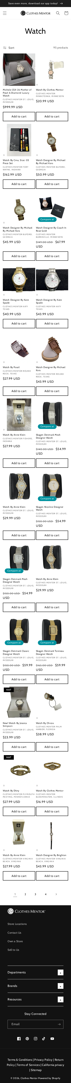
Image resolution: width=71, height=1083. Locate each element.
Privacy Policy (43, 1059)
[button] (5, 13)
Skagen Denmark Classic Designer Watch (16, 652)
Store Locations (17, 924)
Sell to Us (13, 950)
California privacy (53, 1065)
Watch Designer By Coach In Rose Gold (51, 229)
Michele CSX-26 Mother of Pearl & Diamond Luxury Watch (17, 92)
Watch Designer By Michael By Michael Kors (51, 162)
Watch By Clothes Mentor (50, 89)
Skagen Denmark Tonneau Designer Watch (50, 652)
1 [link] (15, 894)
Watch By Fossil (11, 367)
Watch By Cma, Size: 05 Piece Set (16, 162)
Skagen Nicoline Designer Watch (49, 508)
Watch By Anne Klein (14, 434)
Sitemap (36, 1070)
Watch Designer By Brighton (51, 855)
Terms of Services (28, 1065)
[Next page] (56, 894)
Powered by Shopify (49, 1078)
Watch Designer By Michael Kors (51, 369)
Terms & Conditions (20, 1059)
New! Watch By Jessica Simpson (15, 725)
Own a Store (15, 941)
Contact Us (14, 932)
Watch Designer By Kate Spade (16, 301)
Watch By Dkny (11, 790)
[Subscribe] (59, 1024)
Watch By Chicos (45, 723)
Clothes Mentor (29, 1078)
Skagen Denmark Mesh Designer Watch (48, 436)
